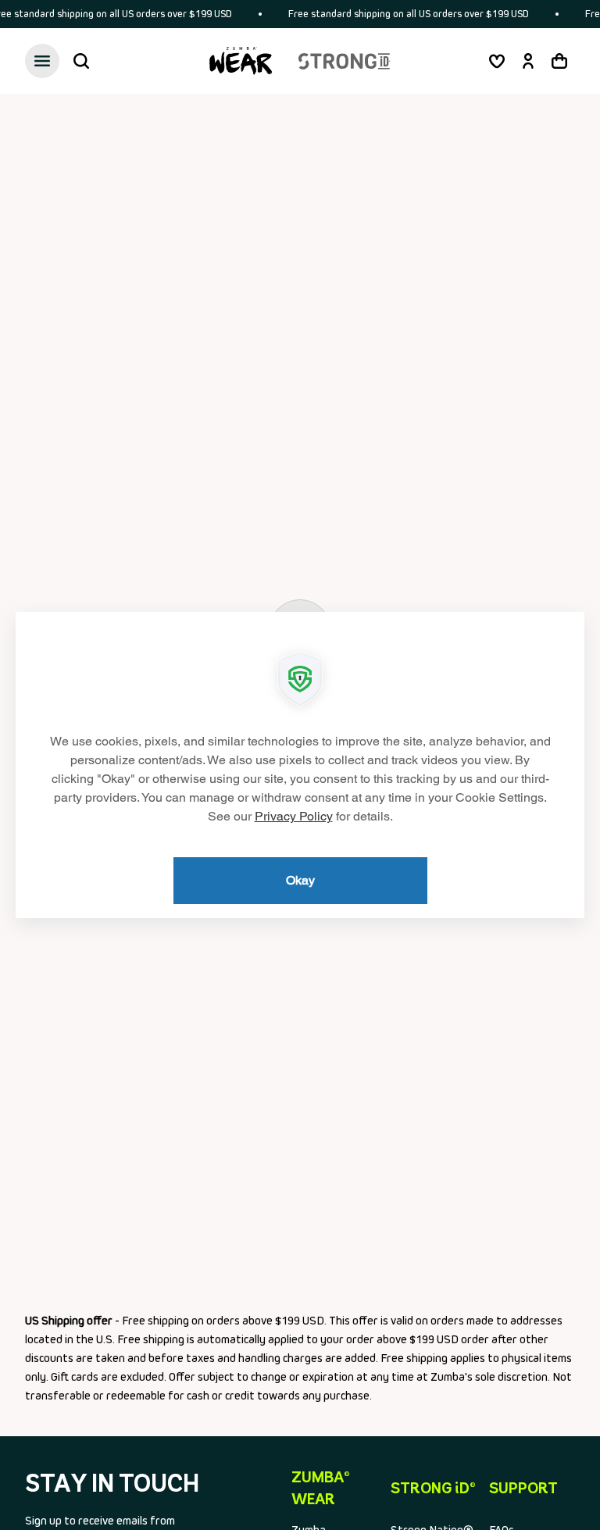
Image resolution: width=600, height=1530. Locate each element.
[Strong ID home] (344, 61)
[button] (81, 61)
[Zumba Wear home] (241, 61)
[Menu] (42, 61)
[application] (300, 765)
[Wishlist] (496, 61)
